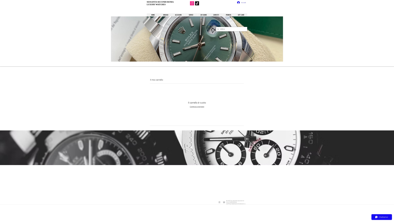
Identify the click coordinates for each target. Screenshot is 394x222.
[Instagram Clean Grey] (224, 202)
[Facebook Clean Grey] (219, 202)
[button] (197, 39)
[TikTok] (197, 3)
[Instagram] (192, 3)
